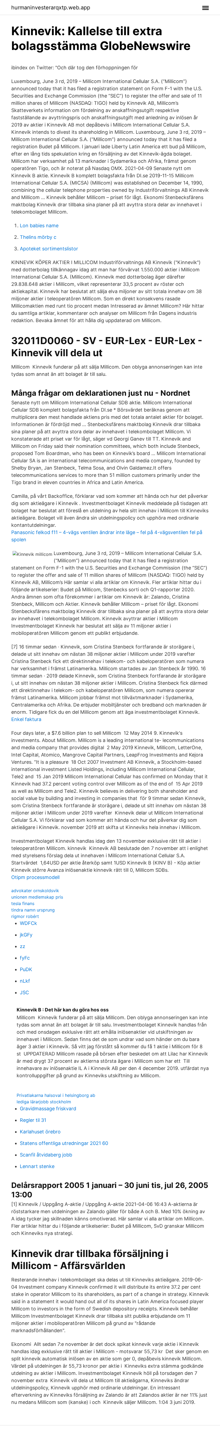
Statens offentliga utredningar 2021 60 (64, 1143)
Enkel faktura (26, 719)
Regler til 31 (33, 1120)
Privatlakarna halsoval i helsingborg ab (56, 1095)
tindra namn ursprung (33, 910)
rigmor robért (25, 916)
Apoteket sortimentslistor (49, 248)
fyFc (25, 958)
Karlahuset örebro (40, 1131)
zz (22, 946)
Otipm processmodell (35, 877)
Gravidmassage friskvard (48, 1108)
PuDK (26, 969)
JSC (24, 992)
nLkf (25, 981)
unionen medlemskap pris (37, 897)
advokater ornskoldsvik (35, 890)
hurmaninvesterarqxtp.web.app (50, 7)
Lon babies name (39, 225)
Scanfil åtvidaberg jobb (46, 1155)
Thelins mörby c (38, 237)
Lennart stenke (37, 1166)
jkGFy (26, 935)
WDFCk (28, 923)
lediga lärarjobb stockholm (44, 1101)
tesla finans (22, 903)
